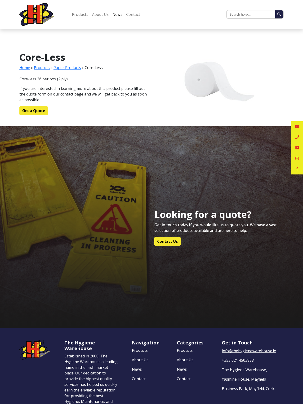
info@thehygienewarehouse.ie (249, 350)
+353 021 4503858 (238, 360)
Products (80, 14)
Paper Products (67, 67)
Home (24, 67)
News (117, 14)
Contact (133, 14)
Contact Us (167, 241)
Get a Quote (33, 110)
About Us (100, 14)
